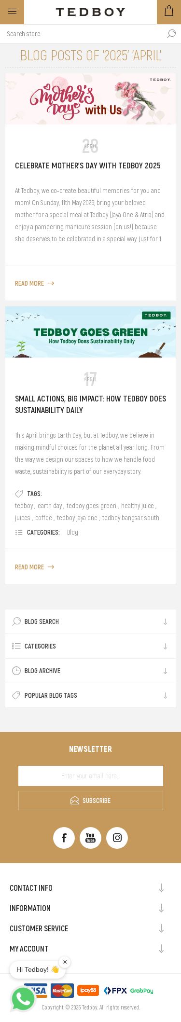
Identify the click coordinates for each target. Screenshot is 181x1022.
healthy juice (137, 506)
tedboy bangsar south (130, 518)
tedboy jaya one (77, 518)
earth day (50, 506)
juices (22, 518)
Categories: (43, 532)
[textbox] (81, 33)
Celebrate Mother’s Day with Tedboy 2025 (88, 165)
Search (171, 33)
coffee (43, 518)
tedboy (24, 506)
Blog (72, 532)
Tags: (34, 493)
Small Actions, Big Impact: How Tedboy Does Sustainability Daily (90, 404)
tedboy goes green (91, 506)
